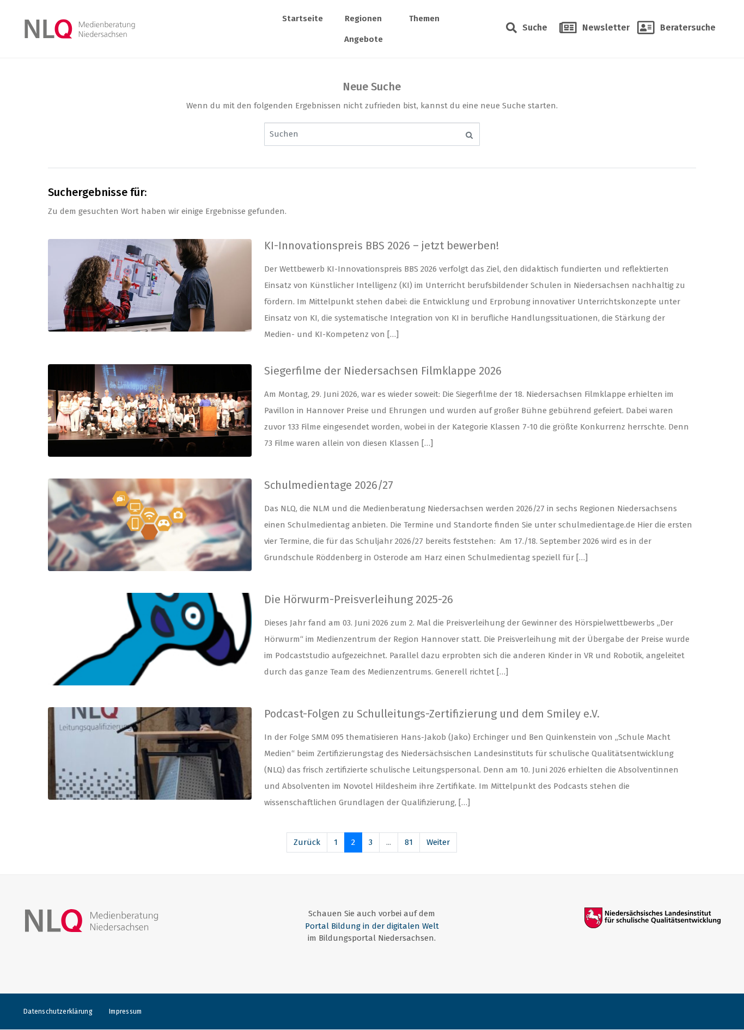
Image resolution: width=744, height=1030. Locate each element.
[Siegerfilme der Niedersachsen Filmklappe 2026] (150, 410)
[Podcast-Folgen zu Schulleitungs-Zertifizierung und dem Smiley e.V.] (150, 753)
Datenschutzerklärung (58, 1011)
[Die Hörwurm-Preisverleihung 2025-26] (150, 638)
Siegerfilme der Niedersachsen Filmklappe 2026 (383, 370)
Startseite (302, 18)
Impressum (125, 1011)
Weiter (438, 842)
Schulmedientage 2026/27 (328, 485)
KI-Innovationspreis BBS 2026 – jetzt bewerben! (381, 245)
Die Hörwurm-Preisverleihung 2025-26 (358, 599)
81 (409, 842)
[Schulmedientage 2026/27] (150, 524)
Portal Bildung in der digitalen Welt (372, 926)
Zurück (307, 842)
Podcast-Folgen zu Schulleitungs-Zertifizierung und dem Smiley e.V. (432, 713)
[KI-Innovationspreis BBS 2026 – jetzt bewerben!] (150, 285)
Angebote (363, 39)
